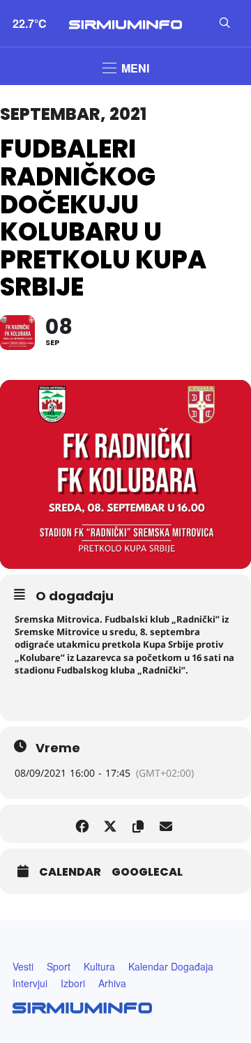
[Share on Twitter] (110, 824)
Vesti (23, 966)
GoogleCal (147, 872)
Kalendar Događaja (170, 966)
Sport (58, 966)
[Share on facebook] (82, 824)
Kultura (99, 966)
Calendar (70, 872)
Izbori (73, 983)
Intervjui (30, 983)
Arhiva (112, 983)
